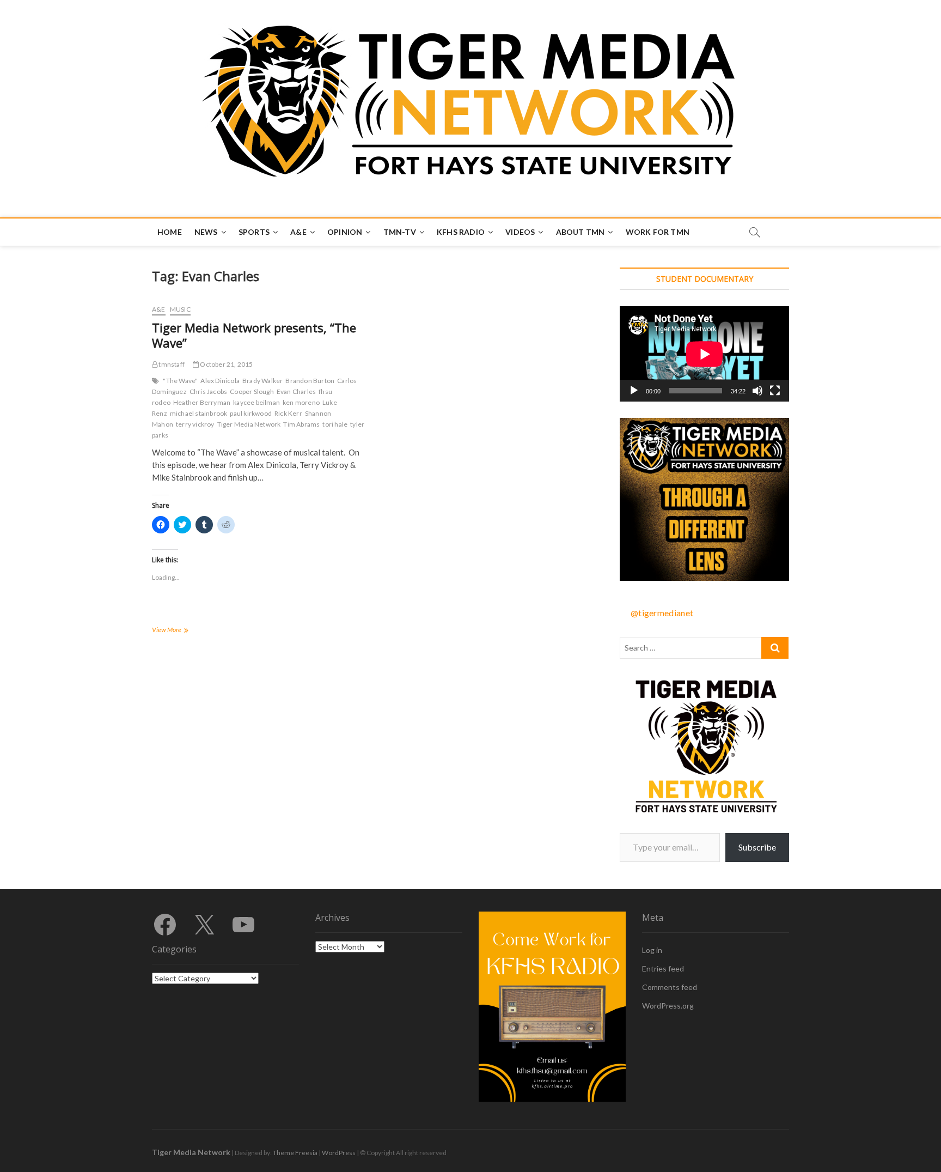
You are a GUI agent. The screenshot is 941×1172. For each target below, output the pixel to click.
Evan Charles (296, 391)
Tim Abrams (301, 424)
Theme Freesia (295, 1153)
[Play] (633, 390)
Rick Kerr (288, 413)
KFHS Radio (461, 231)
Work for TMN (657, 231)
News (206, 231)
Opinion (344, 231)
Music (180, 309)
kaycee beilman (256, 402)
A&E (298, 231)
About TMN (580, 231)
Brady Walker (262, 381)
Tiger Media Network (249, 424)
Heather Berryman (201, 402)
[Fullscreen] (774, 390)
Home (169, 231)
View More (178, 630)
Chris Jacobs (208, 391)
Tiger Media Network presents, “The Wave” (254, 335)
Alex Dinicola (220, 381)
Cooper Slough (252, 391)
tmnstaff (171, 364)
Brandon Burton (309, 381)
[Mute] (757, 390)
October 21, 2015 (226, 364)
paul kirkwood (251, 413)
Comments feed (669, 987)
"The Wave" (180, 381)
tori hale (334, 424)
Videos (520, 231)
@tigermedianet (662, 613)
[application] (704, 354)
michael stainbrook (199, 413)
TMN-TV (399, 231)
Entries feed (663, 968)
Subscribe (757, 847)
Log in (652, 950)
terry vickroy (195, 424)
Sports (254, 231)
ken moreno (301, 402)
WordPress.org (668, 1005)
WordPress (339, 1153)
